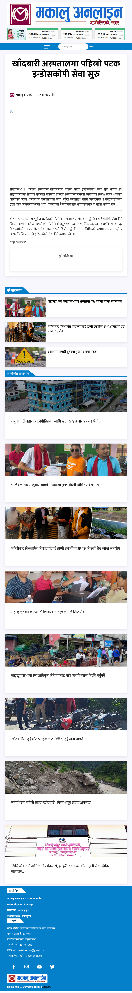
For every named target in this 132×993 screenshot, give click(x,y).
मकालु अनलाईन (24, 95)
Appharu (46, 987)
